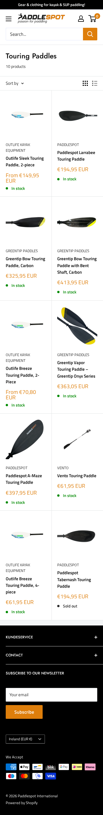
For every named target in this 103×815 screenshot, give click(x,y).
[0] (92, 18)
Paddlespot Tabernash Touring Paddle (74, 579)
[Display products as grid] (85, 83)
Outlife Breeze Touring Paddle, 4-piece (22, 585)
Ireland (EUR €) (20, 739)
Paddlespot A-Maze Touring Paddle (24, 479)
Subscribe (24, 712)
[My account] (81, 18)
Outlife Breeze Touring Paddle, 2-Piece (22, 375)
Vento (63, 468)
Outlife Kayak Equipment (18, 147)
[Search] (90, 34)
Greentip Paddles (22, 251)
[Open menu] (8, 19)
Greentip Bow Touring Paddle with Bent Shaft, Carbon (77, 265)
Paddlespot (68, 144)
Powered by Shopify (21, 803)
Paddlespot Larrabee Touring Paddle (76, 155)
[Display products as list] (94, 83)
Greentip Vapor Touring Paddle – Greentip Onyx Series (76, 369)
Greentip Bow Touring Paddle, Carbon (25, 262)
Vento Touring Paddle (76, 475)
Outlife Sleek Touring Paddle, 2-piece (25, 161)
